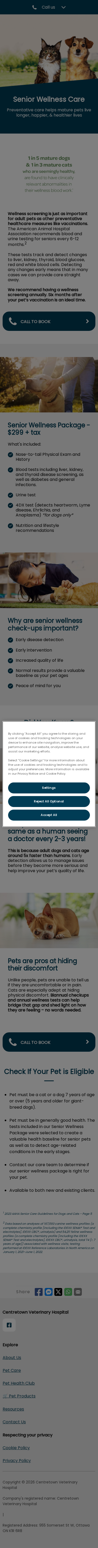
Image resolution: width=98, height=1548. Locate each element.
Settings (49, 788)
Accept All (49, 815)
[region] (48, 774)
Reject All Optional (49, 801)
